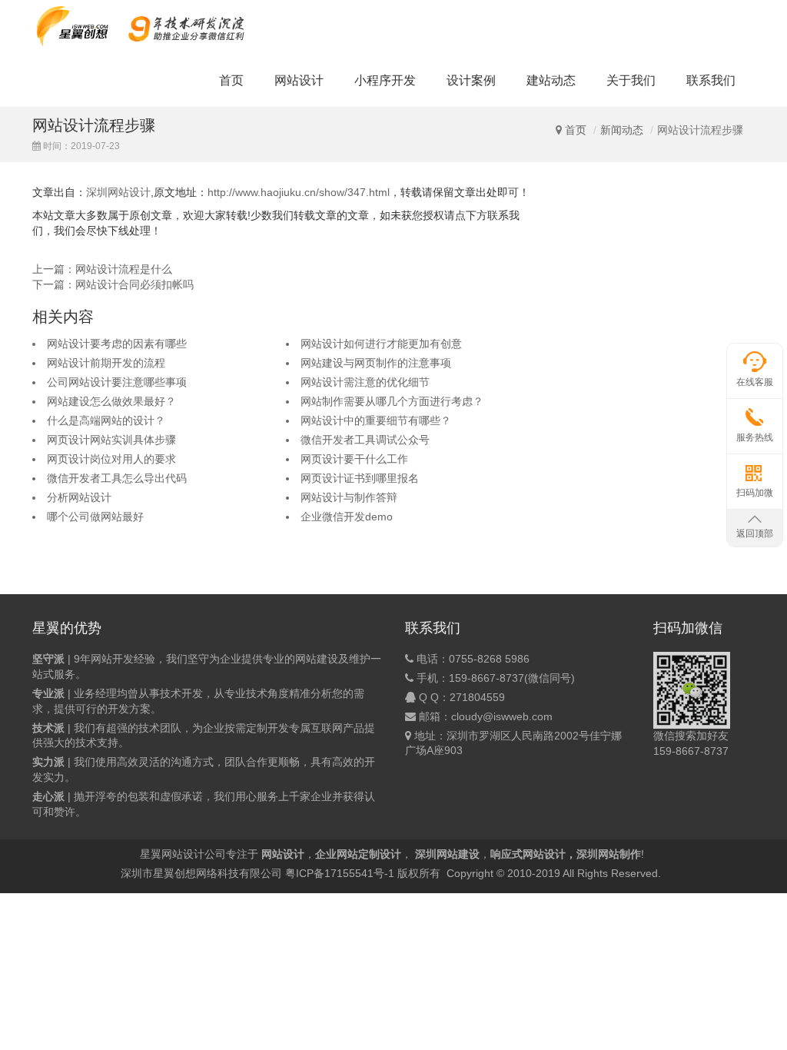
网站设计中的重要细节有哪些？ (376, 420)
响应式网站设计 (528, 854)
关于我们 (631, 80)
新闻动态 (621, 130)
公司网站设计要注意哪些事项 (117, 382)
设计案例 (471, 80)
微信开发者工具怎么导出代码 (117, 478)
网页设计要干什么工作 (354, 459)
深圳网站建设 (447, 854)
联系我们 (711, 80)
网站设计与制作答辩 (349, 497)
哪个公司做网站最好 (95, 516)
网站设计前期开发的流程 (106, 363)
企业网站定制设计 (358, 854)
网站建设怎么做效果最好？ (111, 401)
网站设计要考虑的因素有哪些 (117, 343)
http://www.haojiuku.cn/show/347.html (299, 192)
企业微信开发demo (347, 516)
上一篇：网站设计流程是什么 (102, 269)
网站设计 (299, 80)
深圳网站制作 (608, 854)
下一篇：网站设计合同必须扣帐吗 (113, 284)
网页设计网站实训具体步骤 (111, 440)
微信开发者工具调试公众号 (365, 440)
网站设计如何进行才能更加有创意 (381, 343)
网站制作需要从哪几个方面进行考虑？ (392, 401)
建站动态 (551, 80)
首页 (231, 80)
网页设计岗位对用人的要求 (111, 459)
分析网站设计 (79, 497)
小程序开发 (385, 80)
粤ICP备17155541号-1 (339, 873)
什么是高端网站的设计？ (106, 420)
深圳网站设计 (118, 192)
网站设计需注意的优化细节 (365, 382)
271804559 (477, 697)
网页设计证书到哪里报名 (360, 478)
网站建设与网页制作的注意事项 (376, 363)
